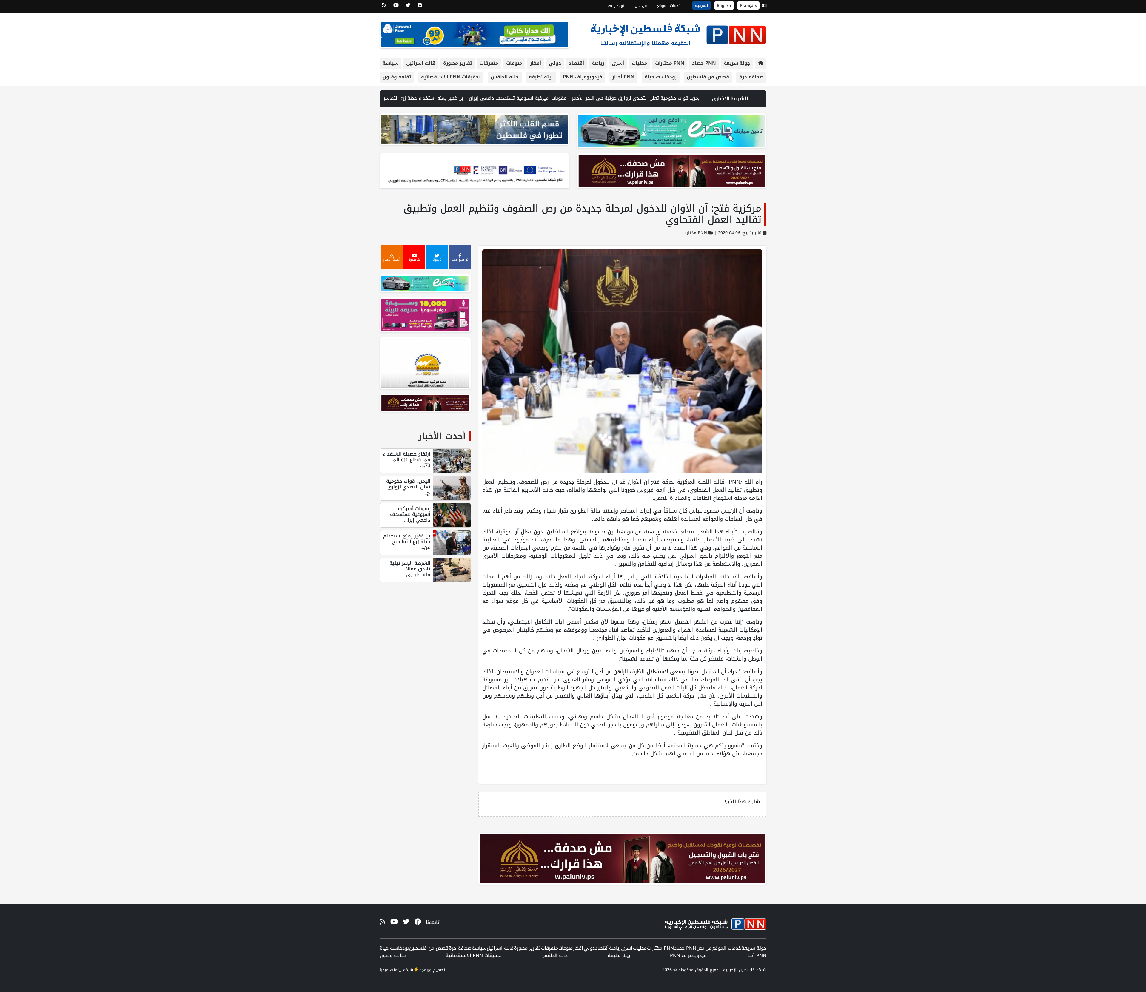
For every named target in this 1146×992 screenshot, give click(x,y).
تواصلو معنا (614, 5)
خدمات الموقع (669, 5)
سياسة (390, 63)
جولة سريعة (737, 63)
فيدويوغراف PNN (582, 76)
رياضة (598, 63)
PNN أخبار (623, 76)
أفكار (535, 63)
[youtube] (396, 7)
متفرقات (489, 63)
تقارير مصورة (457, 63)
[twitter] (407, 7)
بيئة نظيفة (541, 76)
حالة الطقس (505, 76)
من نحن (641, 5)
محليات (639, 63)
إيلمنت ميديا (391, 970)
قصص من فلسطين (708, 76)
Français (748, 5)
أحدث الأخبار (442, 436)
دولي (555, 63)
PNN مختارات (669, 63)
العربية (701, 5)
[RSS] (384, 7)
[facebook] (419, 7)
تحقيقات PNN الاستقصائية (450, 76)
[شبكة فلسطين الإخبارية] (678, 33)
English (724, 5)
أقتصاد (576, 63)
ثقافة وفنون (397, 76)
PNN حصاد (704, 63)
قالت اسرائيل (420, 63)
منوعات (514, 63)
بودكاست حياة (661, 76)
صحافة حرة (751, 76)
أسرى (618, 63)
